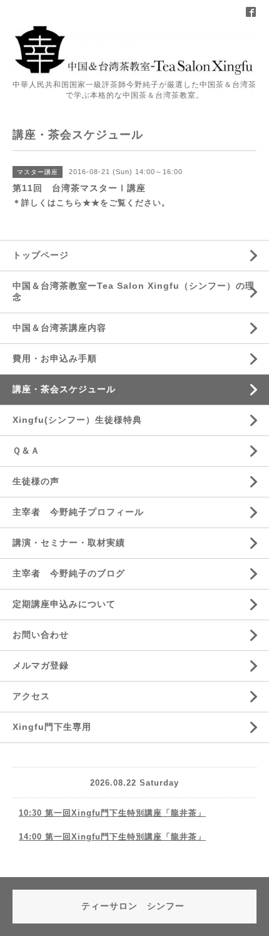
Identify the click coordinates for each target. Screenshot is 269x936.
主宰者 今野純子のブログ (69, 573)
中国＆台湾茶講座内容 (59, 328)
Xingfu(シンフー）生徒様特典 (77, 420)
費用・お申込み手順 (55, 358)
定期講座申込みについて (64, 604)
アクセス (31, 696)
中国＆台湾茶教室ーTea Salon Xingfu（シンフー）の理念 (134, 291)
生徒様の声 (36, 481)
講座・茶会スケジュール (64, 389)
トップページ (41, 255)
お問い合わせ (41, 635)
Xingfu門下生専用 (52, 727)
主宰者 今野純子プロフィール (78, 512)
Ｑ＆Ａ (26, 450)
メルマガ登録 (41, 665)
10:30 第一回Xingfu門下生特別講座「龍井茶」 (112, 813)
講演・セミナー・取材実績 (69, 543)
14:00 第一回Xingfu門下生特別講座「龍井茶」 (112, 836)
